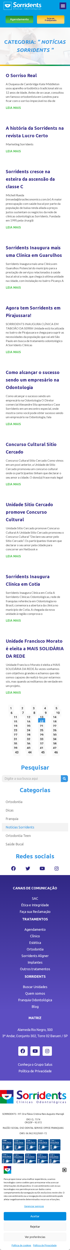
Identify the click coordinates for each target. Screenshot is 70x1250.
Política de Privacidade (45, 1245)
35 (16, 743)
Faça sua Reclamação (35, 911)
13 (42, 716)
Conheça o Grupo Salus (35, 1064)
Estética (35, 942)
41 (42, 747)
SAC (35, 898)
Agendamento (35, 929)
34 (55, 738)
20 (29, 725)
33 (42, 738)
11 (16, 716)
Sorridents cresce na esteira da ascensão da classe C (30, 179)
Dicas (9, 810)
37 (42, 743)
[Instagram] (56, 868)
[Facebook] (13, 868)
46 (57, 751)
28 (29, 734)
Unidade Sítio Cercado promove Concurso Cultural (29, 512)
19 (16, 725)
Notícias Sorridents (20, 827)
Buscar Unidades (35, 987)
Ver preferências (35, 1237)
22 (55, 725)
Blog (35, 1006)
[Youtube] (42, 868)
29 (42, 734)
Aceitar (35, 1216)
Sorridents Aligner (35, 956)
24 (29, 729)
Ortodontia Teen (18, 835)
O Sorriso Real (21, 75)
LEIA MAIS (13, 107)
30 (55, 734)
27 (16, 734)
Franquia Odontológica (35, 1000)
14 (55, 716)
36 (29, 743)
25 (42, 729)
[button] (64, 1170)
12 (29, 716)
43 (17, 751)
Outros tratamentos (35, 969)
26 (55, 729)
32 (29, 738)
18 (55, 721)
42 (55, 747)
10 (58, 712)
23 (16, 729)
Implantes (35, 962)
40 (29, 747)
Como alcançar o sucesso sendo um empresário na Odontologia (33, 380)
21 (42, 725)
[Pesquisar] (64, 778)
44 (30, 751)
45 (43, 751)
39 (16, 747)
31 (16, 738)
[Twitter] (27, 868)
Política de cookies (21, 1245)
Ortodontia (14, 802)
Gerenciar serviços (34, 1206)
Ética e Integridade (35, 905)
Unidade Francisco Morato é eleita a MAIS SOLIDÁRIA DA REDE (35, 649)
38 (55, 743)
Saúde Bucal (15, 844)
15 (16, 721)
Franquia (12, 819)
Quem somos (35, 993)
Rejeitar (35, 1226)
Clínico (35, 936)
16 (29, 721)
